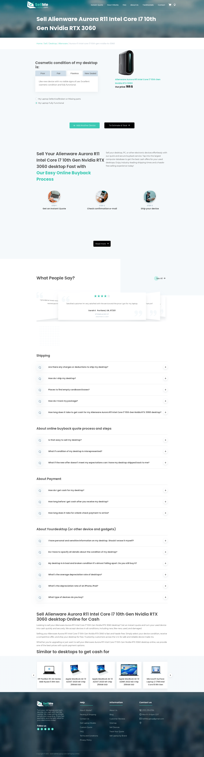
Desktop (53, 43)
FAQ (124, 5)
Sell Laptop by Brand (118, 736)
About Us (134, 5)
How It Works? (86, 710)
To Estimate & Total (118, 125)
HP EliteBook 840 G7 (102, 314)
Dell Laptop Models (88, 723)
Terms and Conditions (89, 736)
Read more (100, 243)
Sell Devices (114, 727)
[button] (42, 305)
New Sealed (90, 73)
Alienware (63, 43)
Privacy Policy (86, 740)
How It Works (113, 5)
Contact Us (84, 719)
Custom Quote (86, 727)
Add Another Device (86, 125)
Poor (42, 73)
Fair (58, 73)
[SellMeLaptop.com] (37, 7)
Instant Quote (97, 5)
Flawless (74, 73)
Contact (161, 5)
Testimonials (148, 5)
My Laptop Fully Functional (51, 103)
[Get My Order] (175, 5)
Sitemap (113, 723)
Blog (112, 714)
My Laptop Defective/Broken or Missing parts (59, 99)
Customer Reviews (117, 719)
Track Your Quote (117, 731)
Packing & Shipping (88, 714)
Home (39, 43)
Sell (45, 43)
